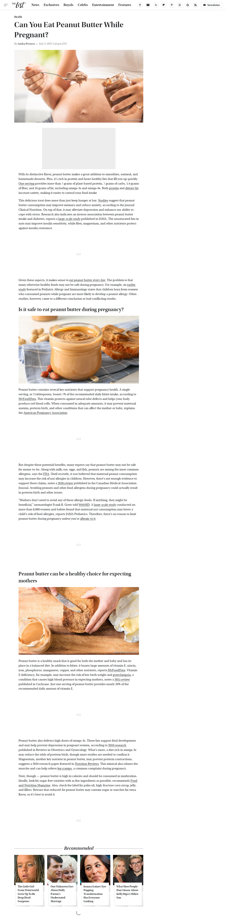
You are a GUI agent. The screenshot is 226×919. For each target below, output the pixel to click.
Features (124, 5)
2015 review (122, 679)
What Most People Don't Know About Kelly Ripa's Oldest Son (127, 892)
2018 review (65, 483)
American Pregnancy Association (45, 413)
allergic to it (87, 518)
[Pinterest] (171, 5)
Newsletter (213, 5)
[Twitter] (155, 5)
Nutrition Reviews (87, 764)
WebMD (84, 505)
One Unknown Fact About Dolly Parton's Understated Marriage (62, 894)
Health (18, 17)
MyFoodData (27, 399)
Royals (68, 5)
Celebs (83, 5)
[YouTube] (148, 5)
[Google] (187, 5)
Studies (103, 200)
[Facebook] (140, 5)
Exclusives (51, 5)
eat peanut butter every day (87, 280)
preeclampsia (122, 675)
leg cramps (64, 768)
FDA (46, 474)
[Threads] (179, 5)
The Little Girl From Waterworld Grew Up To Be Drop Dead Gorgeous (28, 894)
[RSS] (195, 5)
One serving (26, 183)
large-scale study (69, 219)
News (35, 5)
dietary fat (131, 188)
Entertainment (103, 5)
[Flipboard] (163, 5)
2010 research (117, 745)
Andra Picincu (26, 43)
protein (114, 188)
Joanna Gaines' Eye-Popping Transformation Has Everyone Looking (95, 894)
